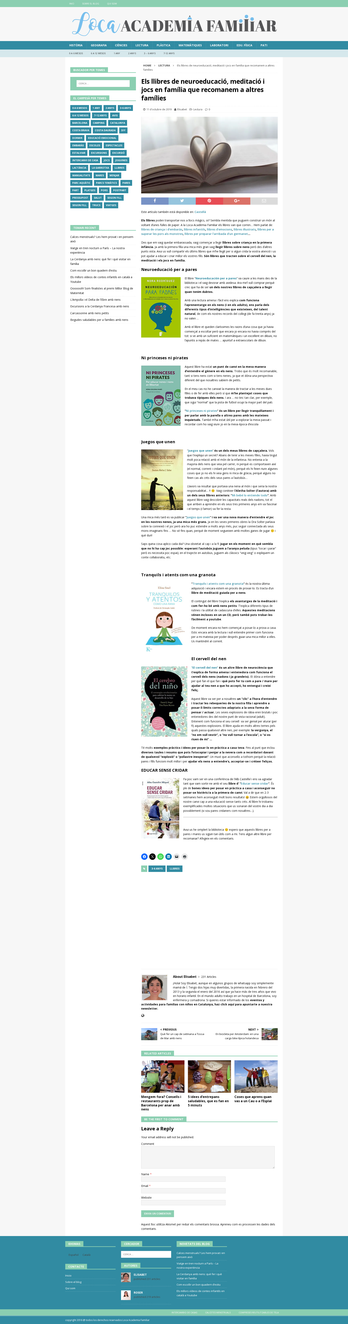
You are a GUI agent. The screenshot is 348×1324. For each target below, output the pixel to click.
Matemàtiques (190, 45)
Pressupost (80, 197)
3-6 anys (157, 868)
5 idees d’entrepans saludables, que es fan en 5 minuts (208, 1101)
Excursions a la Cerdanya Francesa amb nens (99, 306)
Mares (100, 175)
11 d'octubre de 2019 (159, 109)
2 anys (132, 53)
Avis (115, 115)
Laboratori (219, 45)
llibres (174, 868)
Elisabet (182, 109)
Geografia (99, 45)
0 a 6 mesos (76, 53)
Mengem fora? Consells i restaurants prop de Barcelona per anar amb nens (161, 1103)
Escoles (94, 145)
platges (89, 190)
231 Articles (208, 977)
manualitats (81, 175)
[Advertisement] (209, 918)
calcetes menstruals (218, 1312)
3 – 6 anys (149, 53)
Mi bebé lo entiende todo (249, 495)
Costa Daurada (105, 130)
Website (146, 1197)
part (75, 190)
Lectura (142, 45)
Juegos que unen (198, 517)
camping (99, 123)
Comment (147, 1144)
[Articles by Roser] (126, 1298)
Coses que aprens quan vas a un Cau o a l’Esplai (253, 1099)
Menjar (114, 175)
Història (76, 45)
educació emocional (102, 138)
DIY (123, 130)
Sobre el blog (90, 3)
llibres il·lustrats (245, 229)
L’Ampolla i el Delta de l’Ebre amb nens (95, 300)
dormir (77, 138)
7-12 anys (169, 53)
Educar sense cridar (254, 783)
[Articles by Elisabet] (126, 1280)
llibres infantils (194, 229)
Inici (71, 3)
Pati (264, 45)
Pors (104, 190)
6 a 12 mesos (98, 53)
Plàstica (163, 45)
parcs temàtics (106, 183)
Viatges (111, 205)
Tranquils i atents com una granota (218, 584)
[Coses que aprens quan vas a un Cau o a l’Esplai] (256, 1076)
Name (145, 1174)
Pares (126, 183)
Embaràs (78, 145)
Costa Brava (80, 130)
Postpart (119, 190)
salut (98, 197)
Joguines (121, 160)
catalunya (117, 123)
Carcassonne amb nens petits (89, 313)
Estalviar (78, 153)
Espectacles (114, 145)
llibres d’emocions (219, 229)
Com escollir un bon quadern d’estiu (93, 270)
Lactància (79, 167)
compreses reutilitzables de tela (259, 1312)
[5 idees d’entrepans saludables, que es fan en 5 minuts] (209, 1076)
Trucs (96, 205)
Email (145, 1186)
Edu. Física (244, 45)
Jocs (107, 160)
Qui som (112, 3)
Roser (138, 1292)
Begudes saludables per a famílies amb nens (99, 320)
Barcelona (79, 123)
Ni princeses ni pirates (201, 411)
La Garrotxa (100, 167)
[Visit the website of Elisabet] (142, 1015)
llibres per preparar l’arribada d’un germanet (216, 234)
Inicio (68, 1275)
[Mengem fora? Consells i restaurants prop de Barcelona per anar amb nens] (162, 1076)
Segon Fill (114, 197)
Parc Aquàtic (81, 183)
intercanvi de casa (85, 160)
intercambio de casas (184, 1312)
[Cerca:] (103, 83)
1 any (117, 53)
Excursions (99, 153)
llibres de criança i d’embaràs (161, 229)
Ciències (121, 45)
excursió (118, 153)
